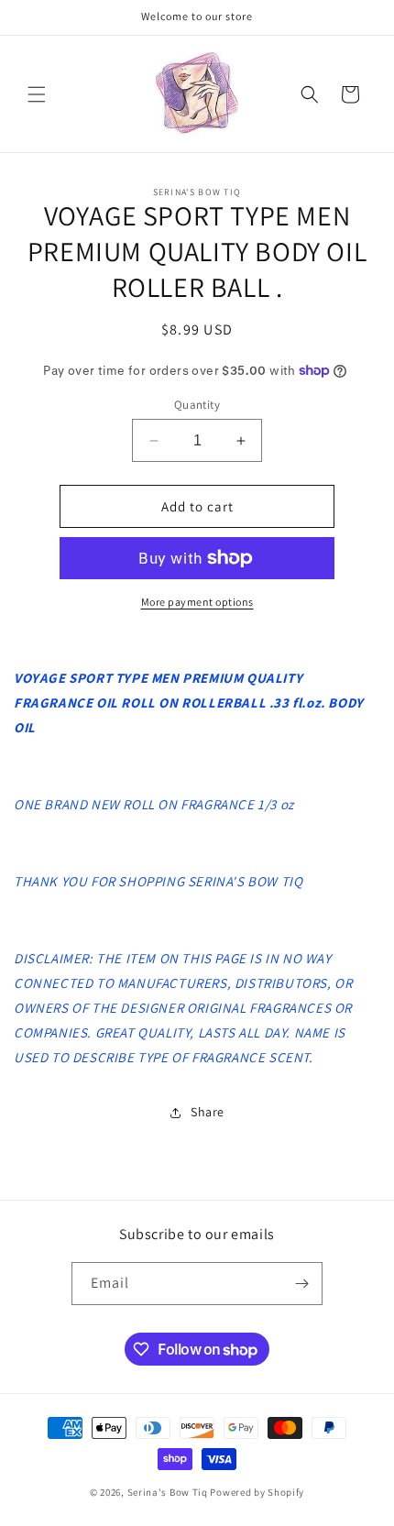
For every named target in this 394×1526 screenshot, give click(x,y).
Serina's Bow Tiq (167, 1492)
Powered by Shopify (257, 1492)
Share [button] (207, 1111)
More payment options (197, 602)
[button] (36, 94)
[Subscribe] (301, 1283)
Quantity (197, 404)
